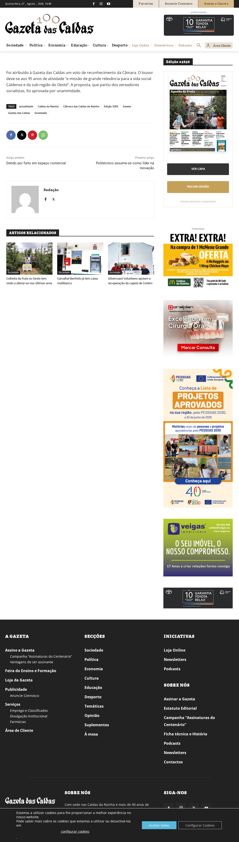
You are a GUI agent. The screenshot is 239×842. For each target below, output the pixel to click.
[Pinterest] (32, 135)
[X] (21, 135)
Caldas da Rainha (48, 106)
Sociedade (41, 113)
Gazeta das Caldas (19, 113)
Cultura (91, 678)
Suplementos (96, 724)
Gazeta (127, 106)
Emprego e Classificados (29, 710)
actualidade (26, 106)
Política (91, 659)
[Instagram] (101, 3)
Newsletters (175, 659)
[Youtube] (108, 3)
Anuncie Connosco (24, 695)
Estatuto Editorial (180, 708)
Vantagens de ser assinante (31, 662)
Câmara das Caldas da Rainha (81, 106)
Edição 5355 (111, 106)
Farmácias (18, 721)
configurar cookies (75, 831)
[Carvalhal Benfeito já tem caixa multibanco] (80, 258)
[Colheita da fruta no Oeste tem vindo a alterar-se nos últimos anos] (29, 258)
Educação (93, 687)
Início (12, 58)
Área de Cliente (19, 730)
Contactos (173, 762)
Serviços (12, 704)
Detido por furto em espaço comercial (36, 163)
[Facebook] (93, 3)
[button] (198, 45)
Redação (51, 189)
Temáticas (94, 706)
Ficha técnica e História (185, 734)
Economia (93, 668)
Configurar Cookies (200, 825)
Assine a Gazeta (20, 650)
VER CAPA (198, 169)
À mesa (91, 734)
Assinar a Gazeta (179, 699)
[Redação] (25, 199)
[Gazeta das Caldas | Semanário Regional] (49, 24)
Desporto (93, 696)
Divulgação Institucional (28, 716)
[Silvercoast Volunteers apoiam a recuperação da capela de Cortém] (131, 258)
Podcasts (172, 668)
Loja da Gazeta (19, 680)
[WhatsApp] (43, 135)
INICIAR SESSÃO (198, 187)
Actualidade (26, 58)
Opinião (91, 715)
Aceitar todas (159, 825)
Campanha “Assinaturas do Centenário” (41, 656)
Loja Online (174, 650)
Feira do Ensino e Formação (30, 670)
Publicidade (16, 689)
